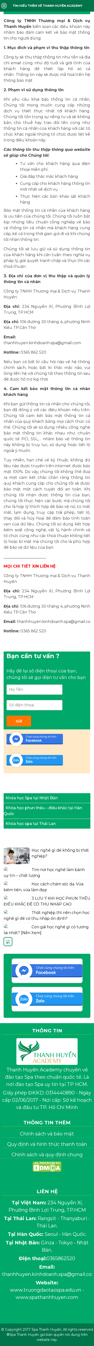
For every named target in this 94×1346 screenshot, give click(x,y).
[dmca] (47, 1167)
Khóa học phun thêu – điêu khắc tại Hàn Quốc (43, 811)
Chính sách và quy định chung (47, 1155)
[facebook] (36, 1314)
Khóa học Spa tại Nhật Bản (32, 798)
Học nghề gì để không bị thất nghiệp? (60, 853)
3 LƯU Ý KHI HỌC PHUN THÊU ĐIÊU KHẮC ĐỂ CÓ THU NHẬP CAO (47, 901)
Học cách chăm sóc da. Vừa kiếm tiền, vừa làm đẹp (43, 887)
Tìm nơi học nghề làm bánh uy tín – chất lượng (44, 872)
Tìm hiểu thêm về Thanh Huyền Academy (47, 6)
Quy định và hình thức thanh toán (47, 1144)
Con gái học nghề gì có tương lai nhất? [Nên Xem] (46, 930)
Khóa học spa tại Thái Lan (31, 823)
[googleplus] (57, 1314)
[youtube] (47, 1314)
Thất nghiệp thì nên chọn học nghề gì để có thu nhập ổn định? (47, 915)
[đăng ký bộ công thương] (47, 1177)
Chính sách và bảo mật (47, 1134)
